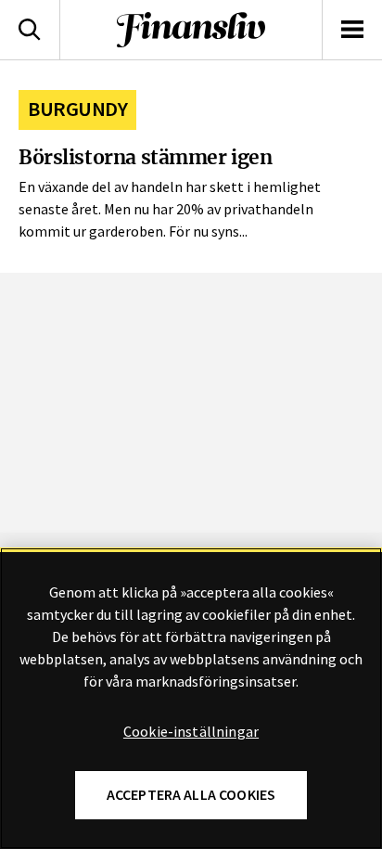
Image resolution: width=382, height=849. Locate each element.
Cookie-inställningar (191, 732)
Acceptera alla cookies (191, 794)
